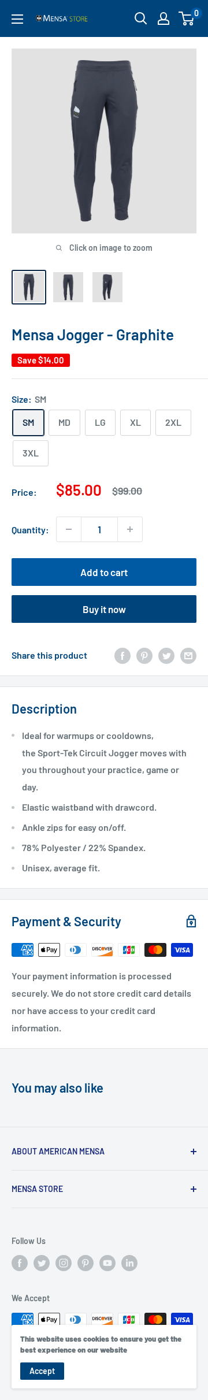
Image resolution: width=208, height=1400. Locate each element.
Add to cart (104, 572)
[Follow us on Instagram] (63, 1263)
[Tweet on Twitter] (166, 655)
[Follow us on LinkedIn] (129, 1263)
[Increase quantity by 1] (130, 529)
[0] (187, 18)
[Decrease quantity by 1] (69, 529)
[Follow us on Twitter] (42, 1263)
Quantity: (30, 529)
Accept (42, 1371)
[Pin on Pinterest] (144, 655)
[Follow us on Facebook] (20, 1263)
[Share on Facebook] (122, 655)
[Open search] (141, 18)
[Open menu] (17, 19)
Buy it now (104, 609)
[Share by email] (188, 655)
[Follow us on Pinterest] (85, 1263)
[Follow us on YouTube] (107, 1263)
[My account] (163, 18)
